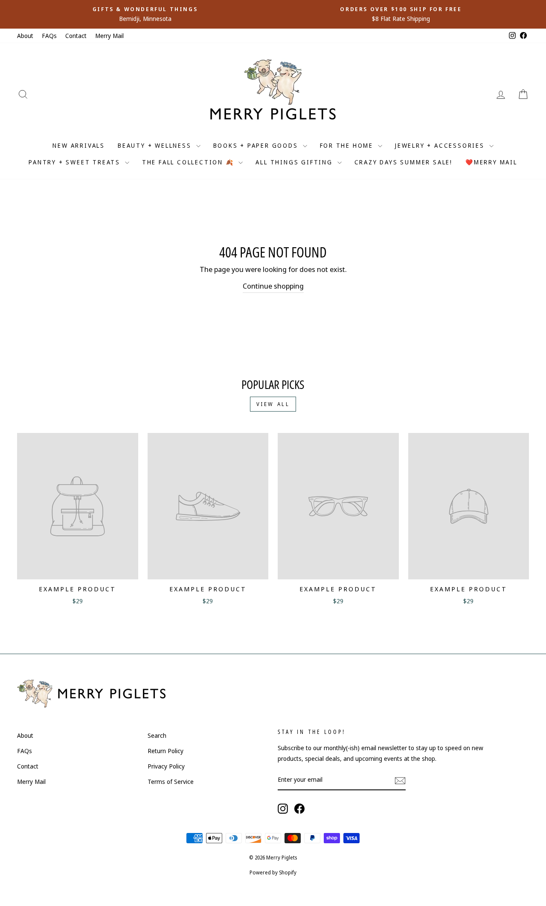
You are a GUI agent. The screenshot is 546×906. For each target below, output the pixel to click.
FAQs (49, 36)
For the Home (348, 145)
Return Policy (165, 751)
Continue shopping (273, 286)
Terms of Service (171, 781)
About (25, 36)
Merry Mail (109, 36)
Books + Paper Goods (257, 145)
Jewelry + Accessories (441, 145)
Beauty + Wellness (156, 145)
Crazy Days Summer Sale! (403, 162)
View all (273, 404)
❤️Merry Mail (491, 162)
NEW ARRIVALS (78, 145)
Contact (76, 36)
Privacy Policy (166, 766)
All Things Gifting (295, 162)
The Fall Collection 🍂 (189, 162)
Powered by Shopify (273, 872)
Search (157, 735)
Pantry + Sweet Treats (76, 162)
